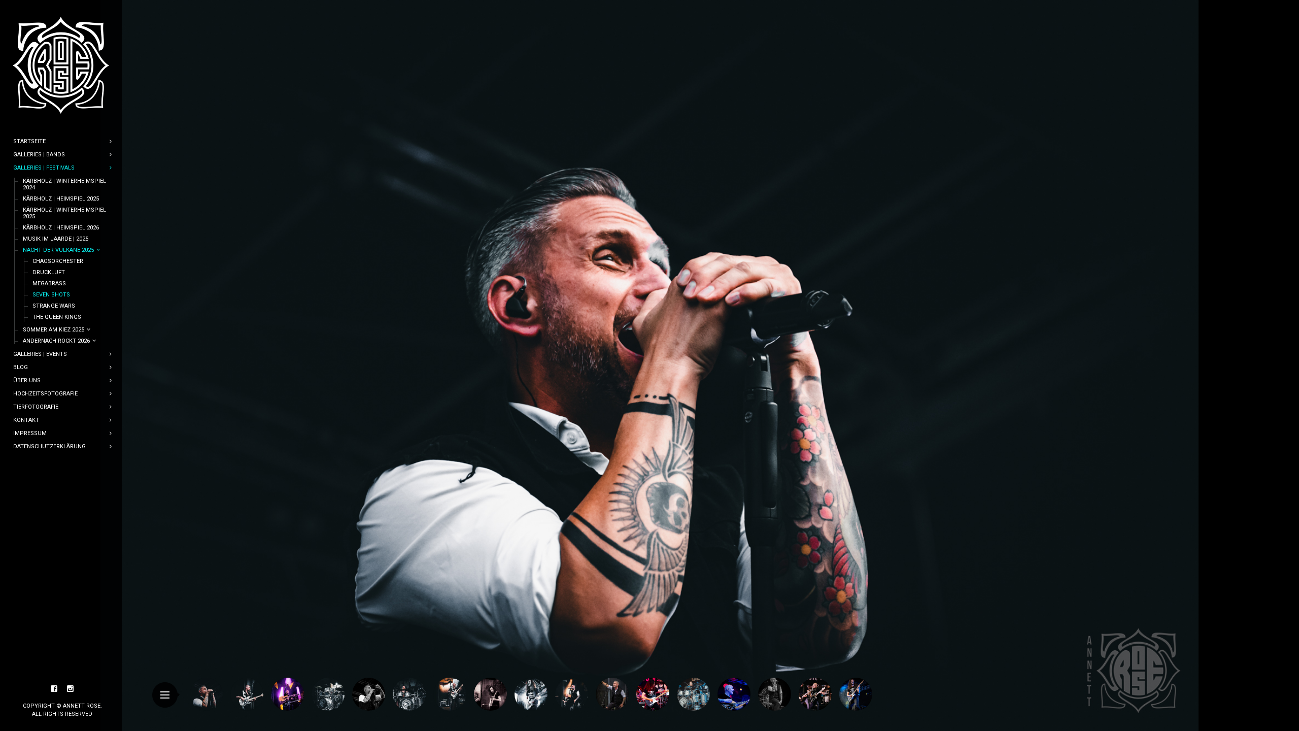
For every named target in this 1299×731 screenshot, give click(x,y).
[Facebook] (54, 689)
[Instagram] (70, 689)
